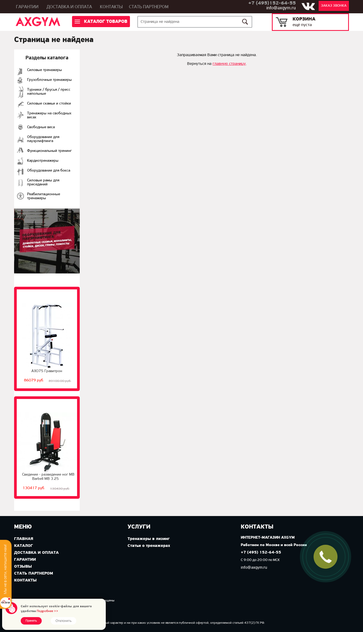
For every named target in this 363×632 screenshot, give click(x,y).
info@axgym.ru (281, 8)
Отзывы (23, 566)
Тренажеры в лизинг (149, 539)
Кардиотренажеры (42, 161)
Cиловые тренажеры (44, 70)
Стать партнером (148, 7)
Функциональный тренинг (49, 151)
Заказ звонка (334, 6)
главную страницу (229, 64)
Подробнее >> (47, 611)
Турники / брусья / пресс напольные (48, 92)
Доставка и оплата (69, 7)
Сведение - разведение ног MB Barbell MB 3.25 (48, 477)
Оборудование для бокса (48, 171)
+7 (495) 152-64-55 (261, 553)
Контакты (111, 7)
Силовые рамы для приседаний (43, 182)
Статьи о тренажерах (149, 546)
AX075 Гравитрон (46, 371)
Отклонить (63, 621)
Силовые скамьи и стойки (49, 104)
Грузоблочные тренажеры (49, 80)
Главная (23, 539)
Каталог (23, 546)
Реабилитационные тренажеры (43, 196)
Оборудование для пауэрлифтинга (43, 139)
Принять (31, 620)
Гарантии (27, 7)
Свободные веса (41, 127)
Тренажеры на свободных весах (49, 115)
